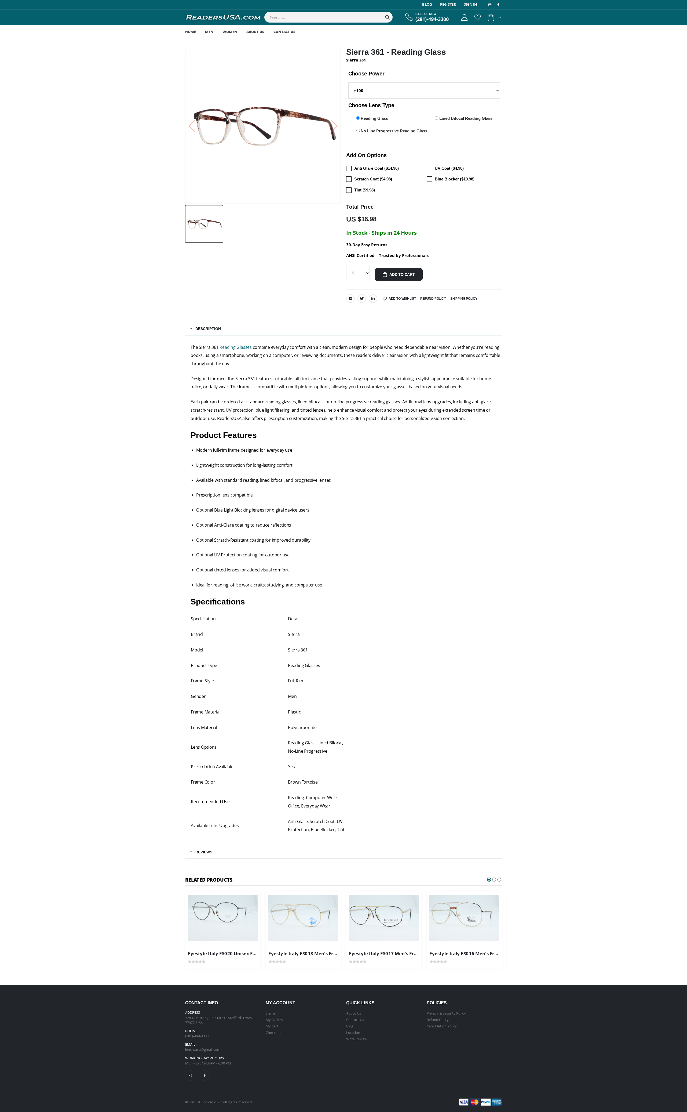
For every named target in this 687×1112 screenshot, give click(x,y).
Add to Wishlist (402, 298)
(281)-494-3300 (432, 19)
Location (353, 1032)
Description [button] (208, 329)
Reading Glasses (235, 347)
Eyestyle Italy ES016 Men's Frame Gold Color (479, 953)
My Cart (272, 1026)
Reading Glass (374, 118)
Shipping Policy (463, 298)
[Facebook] (350, 298)
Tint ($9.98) (364, 190)
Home (190, 31)
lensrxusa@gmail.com (202, 1049)
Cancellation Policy (442, 1026)
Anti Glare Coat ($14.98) (376, 168)
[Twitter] (361, 298)
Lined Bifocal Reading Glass (465, 118)
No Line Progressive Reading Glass (394, 131)
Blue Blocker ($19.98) (454, 179)
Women (229, 31)
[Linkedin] (373, 298)
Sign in (271, 1013)
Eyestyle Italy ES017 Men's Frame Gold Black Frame (407, 953)
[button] (494, 18)
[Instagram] (190, 1075)
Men (209, 31)
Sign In (470, 4)
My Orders (274, 1019)
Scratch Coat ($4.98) (373, 179)
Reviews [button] (203, 852)
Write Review (356, 1039)
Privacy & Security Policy (446, 1013)
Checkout (273, 1032)
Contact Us (284, 31)
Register (448, 4)
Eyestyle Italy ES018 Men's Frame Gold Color (318, 953)
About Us (255, 31)
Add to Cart (402, 274)
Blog (427, 4)
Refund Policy (433, 298)
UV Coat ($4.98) (449, 168)
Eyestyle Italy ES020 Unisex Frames (227, 953)
